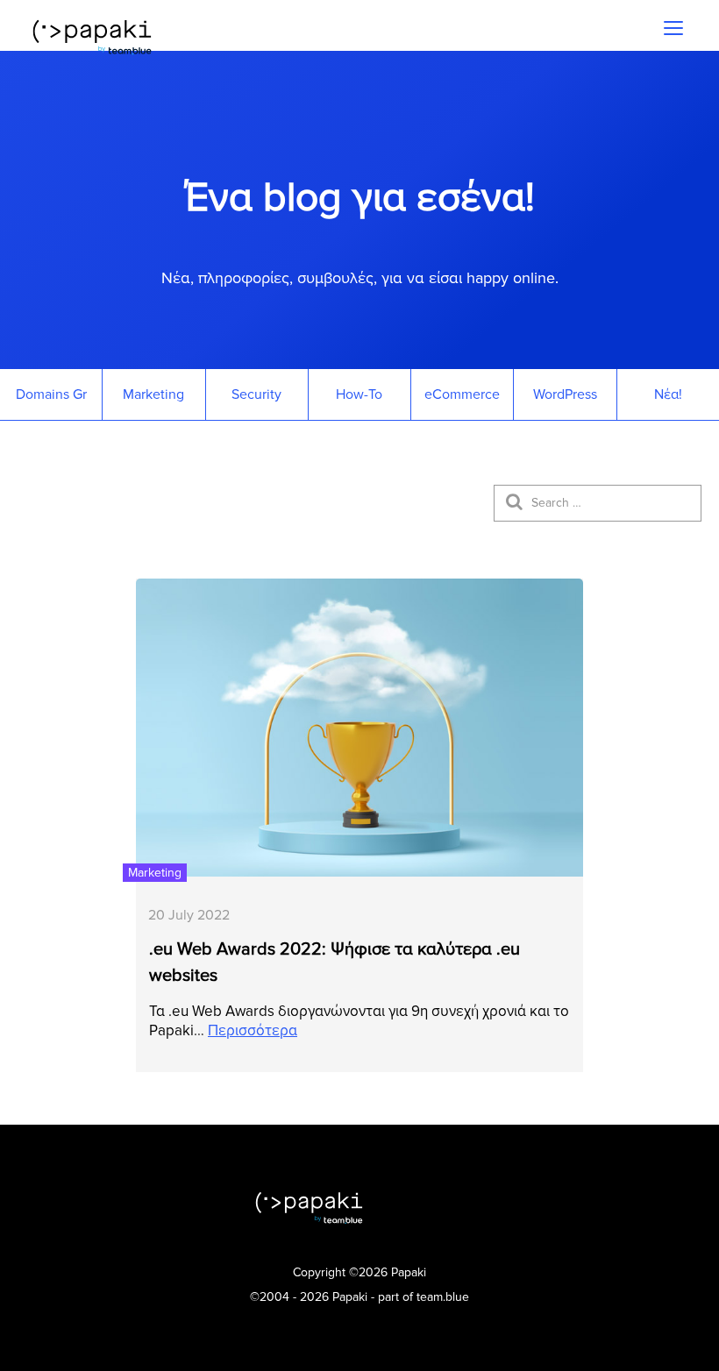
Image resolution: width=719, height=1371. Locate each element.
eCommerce (462, 394)
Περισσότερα (252, 1030)
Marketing (153, 394)
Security (256, 394)
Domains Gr (51, 394)
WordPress (565, 394)
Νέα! (668, 394)
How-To (359, 394)
